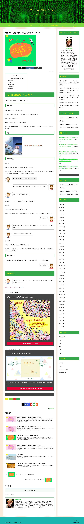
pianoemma (18, 499)
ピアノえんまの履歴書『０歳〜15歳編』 (69, 127)
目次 (14, 75)
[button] (38, 68)
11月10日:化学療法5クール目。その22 (16, 78)
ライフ (11, 398)
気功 (18, 398)
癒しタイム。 (12, 86)
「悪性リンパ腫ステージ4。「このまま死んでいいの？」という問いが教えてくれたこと (69, 83)
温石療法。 (11, 80)
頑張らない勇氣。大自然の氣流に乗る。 (69, 102)
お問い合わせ (62, 121)
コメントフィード (63, 369)
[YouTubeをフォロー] (31, 404)
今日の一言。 (11, 88)
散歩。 (10, 82)
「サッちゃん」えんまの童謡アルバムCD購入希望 (29, 388)
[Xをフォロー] (23, 404)
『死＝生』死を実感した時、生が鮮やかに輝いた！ (69, 106)
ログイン (61, 363)
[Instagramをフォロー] (28, 404)
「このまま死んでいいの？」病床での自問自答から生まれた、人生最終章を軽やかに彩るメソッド (69, 97)
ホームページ (76, 520)
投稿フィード (62, 366)
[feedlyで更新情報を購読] (34, 404)
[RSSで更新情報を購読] (37, 404)
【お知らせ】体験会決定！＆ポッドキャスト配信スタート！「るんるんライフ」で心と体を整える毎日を (69, 90)
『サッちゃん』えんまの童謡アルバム (68, 117)
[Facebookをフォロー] (25, 404)
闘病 (7, 398)
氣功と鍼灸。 (12, 84)
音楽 (15, 398)
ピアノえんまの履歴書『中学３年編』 (68, 124)
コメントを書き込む (30, 490)
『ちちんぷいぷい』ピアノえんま (30, 343)
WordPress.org (62, 372)
